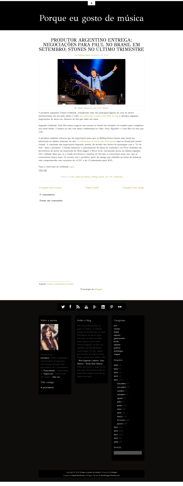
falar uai (56, 377)
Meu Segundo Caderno (89, 360)
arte (115, 325)
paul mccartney (83, 177)
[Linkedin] (103, 307)
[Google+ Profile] (94, 307)
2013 (116, 427)
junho (119, 405)
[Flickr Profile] (120, 307)
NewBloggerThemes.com (110, 475)
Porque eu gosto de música (91, 18)
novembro (121, 387)
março (120, 416)
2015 (116, 376)
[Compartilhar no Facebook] (45, 170)
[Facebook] (69, 307)
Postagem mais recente (50, 187)
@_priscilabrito (47, 387)
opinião (117, 345)
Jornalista (45, 358)
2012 (116, 431)
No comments (116, 177)
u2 (106, 177)
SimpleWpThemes (78, 475)
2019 (116, 369)
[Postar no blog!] (41, 170)
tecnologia (118, 351)
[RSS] (78, 307)
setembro (121, 394)
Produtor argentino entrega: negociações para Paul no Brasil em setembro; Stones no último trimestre (91, 44)
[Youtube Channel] (86, 307)
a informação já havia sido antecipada (97, 141)
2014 (116, 380)
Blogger (98, 289)
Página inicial (92, 187)
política (117, 348)
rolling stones (97, 177)
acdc (72, 177)
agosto (120, 398)
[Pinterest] (111, 307)
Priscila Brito (84, 55)
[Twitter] (63, 307)
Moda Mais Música (94, 364)
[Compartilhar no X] (43, 170)
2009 (116, 442)
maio (119, 409)
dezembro (121, 383)
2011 (116, 435)
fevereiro (121, 420)
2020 (116, 365)
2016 (116, 372)
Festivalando (49, 370)
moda (116, 341)
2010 (116, 438)
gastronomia (119, 338)
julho (119, 402)
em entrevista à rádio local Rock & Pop (99, 116)
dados (116, 332)
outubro (120, 391)
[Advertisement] (54, 268)
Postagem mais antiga (133, 187)
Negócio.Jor (48, 374)
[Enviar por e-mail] (39, 170)
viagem (117, 354)
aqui (71, 166)
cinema (117, 329)
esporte (117, 335)
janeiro (120, 424)
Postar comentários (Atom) (60, 284)
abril (119, 413)
